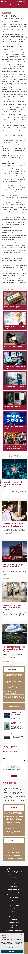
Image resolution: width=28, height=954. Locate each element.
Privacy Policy (12, 763)
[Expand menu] (26, 1)
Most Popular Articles (9, 783)
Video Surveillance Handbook (11, 786)
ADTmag (14, 883)
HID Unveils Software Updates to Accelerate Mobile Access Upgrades (13, 407)
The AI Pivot (14, 925)
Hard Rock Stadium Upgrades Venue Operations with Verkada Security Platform (14, 649)
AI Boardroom (14, 881)
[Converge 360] (14, 871)
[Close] (21, 934)
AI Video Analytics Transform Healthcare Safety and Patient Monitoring (14, 387)
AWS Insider (14, 886)
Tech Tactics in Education (14, 922)
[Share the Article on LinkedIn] (5, 13)
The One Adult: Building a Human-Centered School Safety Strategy (14, 813)
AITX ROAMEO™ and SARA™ (17, 712)
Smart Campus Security (11, 845)
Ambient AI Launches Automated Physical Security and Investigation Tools (14, 367)
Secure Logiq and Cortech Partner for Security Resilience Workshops (13, 427)
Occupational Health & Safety (14, 905)
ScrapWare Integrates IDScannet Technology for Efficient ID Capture (13, 307)
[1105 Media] (14, 877)
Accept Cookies (12, 951)
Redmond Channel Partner (14, 914)
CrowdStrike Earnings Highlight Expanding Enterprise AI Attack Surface (13, 484)
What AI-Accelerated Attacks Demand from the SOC (12, 827)
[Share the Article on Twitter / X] (7, 13)
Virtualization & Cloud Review (14, 930)
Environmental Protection (14, 894)
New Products (14, 706)
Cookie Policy (4, 944)
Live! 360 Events (14, 897)
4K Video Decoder (14, 734)
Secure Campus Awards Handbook (14, 858)
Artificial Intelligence (14, 669)
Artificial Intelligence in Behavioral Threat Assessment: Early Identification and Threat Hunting (14, 818)
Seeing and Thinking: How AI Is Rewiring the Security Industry (13, 832)
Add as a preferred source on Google (22, 1)
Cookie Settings (12, 947)
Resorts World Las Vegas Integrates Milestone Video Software (14, 566)
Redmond (14, 911)
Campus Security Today (14, 889)
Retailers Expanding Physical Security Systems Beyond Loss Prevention (12, 607)
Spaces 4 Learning (14, 917)
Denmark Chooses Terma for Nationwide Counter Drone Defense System (14, 698)
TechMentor (14, 919)
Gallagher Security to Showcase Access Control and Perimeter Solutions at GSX (14, 447)
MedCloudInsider (14, 903)
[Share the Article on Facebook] (3, 13)
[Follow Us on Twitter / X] (4, 1)
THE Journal (14, 928)
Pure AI (14, 908)
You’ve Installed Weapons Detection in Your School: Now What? (14, 851)
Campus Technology (14, 892)
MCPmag (14, 900)
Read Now (5, 496)
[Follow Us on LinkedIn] (2, 1)
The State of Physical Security (12, 848)
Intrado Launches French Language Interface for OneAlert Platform (13, 347)
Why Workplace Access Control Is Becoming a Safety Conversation (13, 525)
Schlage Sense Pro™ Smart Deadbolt (17, 723)
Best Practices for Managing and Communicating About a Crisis (13, 823)
